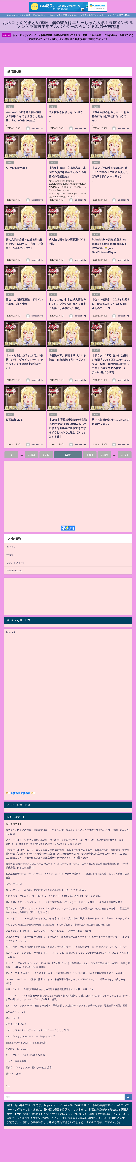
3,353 (46, 454)
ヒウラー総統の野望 (16, 1061)
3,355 (89, 454)
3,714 (124, 454)
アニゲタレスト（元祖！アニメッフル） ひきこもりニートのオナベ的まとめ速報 (49, 931)
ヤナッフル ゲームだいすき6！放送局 (25, 1055)
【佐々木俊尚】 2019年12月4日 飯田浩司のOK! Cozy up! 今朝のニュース (111, 303)
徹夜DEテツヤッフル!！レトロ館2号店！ (27, 1043)
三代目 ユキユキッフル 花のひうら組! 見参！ (30, 1067)
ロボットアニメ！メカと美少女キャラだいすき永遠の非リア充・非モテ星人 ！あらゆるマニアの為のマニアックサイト (67, 918)
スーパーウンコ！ (15, 884)
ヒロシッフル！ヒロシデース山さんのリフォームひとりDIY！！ (39, 1030)
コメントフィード (15, 563)
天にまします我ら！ (16, 1024)
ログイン (11, 547)
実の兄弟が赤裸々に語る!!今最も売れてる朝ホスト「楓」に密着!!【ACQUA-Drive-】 (24, 243)
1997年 (53, 162)
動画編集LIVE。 (15, 419)
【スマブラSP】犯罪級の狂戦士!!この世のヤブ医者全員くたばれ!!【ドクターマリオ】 (110, 171)
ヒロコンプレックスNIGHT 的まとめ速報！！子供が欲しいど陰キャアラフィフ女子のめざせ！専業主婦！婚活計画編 (66, 1005)
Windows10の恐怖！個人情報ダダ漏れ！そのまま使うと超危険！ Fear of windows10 (24, 116)
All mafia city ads (16, 167)
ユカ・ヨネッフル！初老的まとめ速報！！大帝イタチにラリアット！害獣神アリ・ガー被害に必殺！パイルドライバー (67, 947)
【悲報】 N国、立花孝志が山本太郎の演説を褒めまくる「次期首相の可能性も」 (67, 171)
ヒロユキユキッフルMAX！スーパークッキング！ (31, 1036)
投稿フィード (13, 555)
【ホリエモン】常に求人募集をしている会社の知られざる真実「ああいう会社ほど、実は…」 (67, 303)
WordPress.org (14, 570)
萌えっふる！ (13, 1018)
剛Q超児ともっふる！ (17, 1049)
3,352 (31, 454)
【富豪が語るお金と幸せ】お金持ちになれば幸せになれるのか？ (110, 116)
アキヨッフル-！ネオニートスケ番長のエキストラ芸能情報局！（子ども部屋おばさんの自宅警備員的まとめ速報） (65, 973)
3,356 (104, 454)
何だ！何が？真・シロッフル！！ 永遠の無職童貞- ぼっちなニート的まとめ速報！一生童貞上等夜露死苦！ (64, 902)
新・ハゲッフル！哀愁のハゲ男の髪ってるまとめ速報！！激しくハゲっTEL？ (46, 890)
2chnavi (10, 632)
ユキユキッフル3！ (16, 1012)
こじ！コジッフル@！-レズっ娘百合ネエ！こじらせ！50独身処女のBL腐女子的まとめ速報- (53, 896)
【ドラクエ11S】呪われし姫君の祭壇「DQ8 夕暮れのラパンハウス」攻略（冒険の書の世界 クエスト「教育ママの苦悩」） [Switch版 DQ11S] (111, 364)
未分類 (9, 107)
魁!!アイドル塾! (14, 1073)
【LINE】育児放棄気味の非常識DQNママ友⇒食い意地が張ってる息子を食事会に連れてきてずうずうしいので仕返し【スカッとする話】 (68, 428)
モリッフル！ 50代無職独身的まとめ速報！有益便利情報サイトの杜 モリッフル (50, 989)
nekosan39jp (37, 128)
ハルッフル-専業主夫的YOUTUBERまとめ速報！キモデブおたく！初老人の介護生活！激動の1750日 (58, 925)
